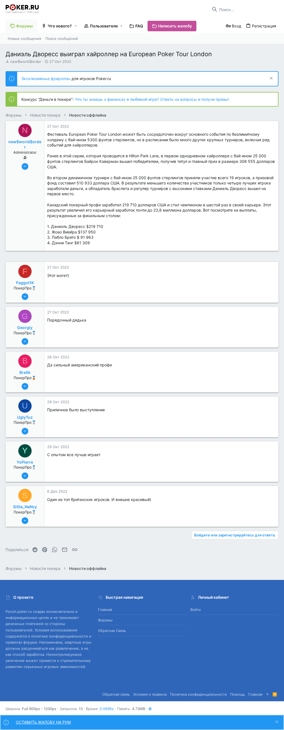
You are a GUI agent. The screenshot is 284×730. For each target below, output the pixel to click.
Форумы (105, 620)
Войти (195, 609)
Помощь (237, 694)
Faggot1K (25, 282)
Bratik (25, 372)
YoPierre (25, 462)
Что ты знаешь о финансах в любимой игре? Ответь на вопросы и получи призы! (152, 99)
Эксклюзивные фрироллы (46, 78)
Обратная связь (112, 630)
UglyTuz (25, 417)
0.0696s (107, 708)
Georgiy (24, 327)
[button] (75, 26)
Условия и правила (150, 694)
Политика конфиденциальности (198, 694)
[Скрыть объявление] (270, 79)
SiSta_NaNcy (25, 506)
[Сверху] (267, 694)
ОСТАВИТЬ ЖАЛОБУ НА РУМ (43, 722)
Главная (105, 609)
